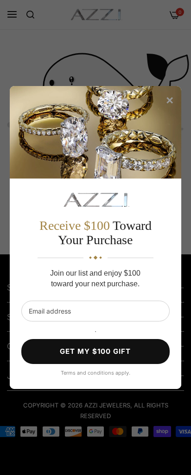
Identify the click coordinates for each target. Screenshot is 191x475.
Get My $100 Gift (95, 351)
